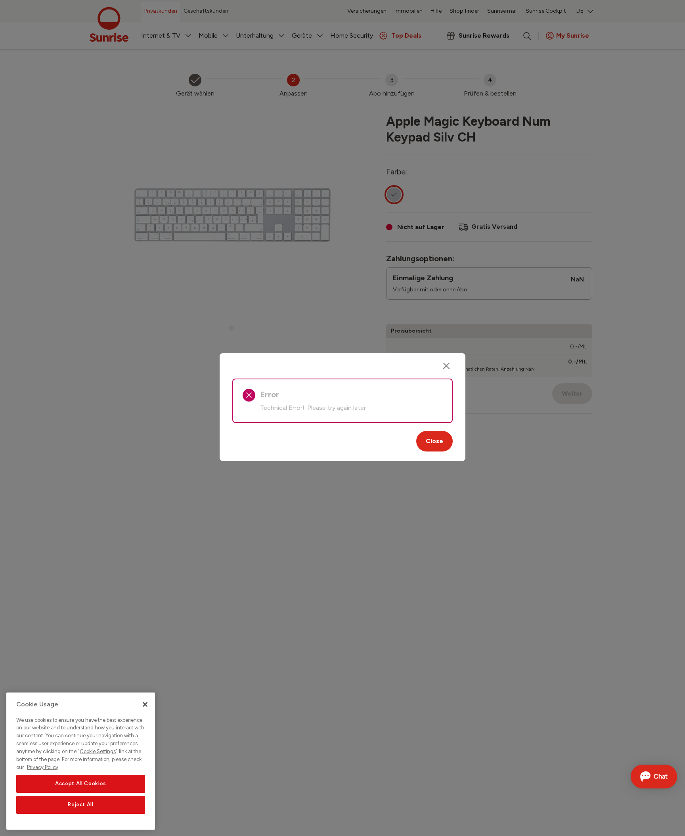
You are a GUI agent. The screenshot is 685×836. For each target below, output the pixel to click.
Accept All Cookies (80, 783)
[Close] (446, 366)
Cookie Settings (98, 751)
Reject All (81, 805)
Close (434, 441)
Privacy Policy (42, 767)
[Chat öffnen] (654, 776)
